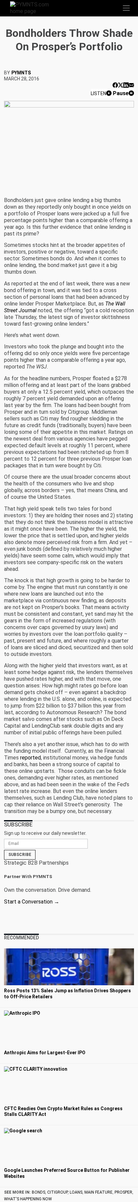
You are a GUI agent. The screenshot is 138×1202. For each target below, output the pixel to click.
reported (30, 757)
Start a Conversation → (31, 901)
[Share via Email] (131, 85)
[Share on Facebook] (115, 85)
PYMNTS (21, 72)
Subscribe (19, 854)
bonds (38, 1192)
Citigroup (57, 1192)
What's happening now (28, 1199)
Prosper (123, 1192)
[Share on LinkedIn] (126, 85)
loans (76, 1192)
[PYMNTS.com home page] (33, 7)
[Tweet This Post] (120, 85)
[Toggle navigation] (126, 8)
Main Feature (98, 1192)
